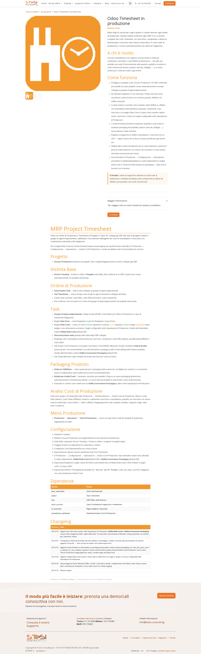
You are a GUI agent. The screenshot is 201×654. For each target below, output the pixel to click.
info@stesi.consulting (151, 622)
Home (125, 638)
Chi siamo (135, 638)
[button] (130, 3)
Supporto (162, 638)
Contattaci (169, 3)
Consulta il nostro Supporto (38, 624)
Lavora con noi (149, 638)
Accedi (158, 3)
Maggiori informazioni (117, 200)
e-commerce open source (166, 651)
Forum (173, 638)
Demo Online (166, 595)
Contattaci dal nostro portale (89, 618)
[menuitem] (43, 3)
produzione (46, 11)
